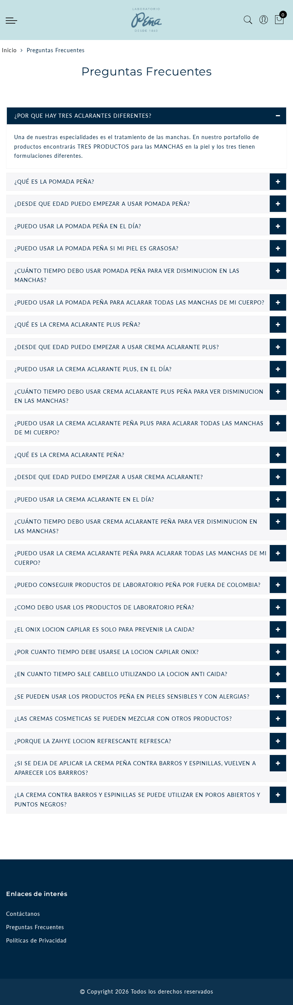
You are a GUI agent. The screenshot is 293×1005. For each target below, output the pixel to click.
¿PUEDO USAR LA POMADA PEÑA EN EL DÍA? (77, 226)
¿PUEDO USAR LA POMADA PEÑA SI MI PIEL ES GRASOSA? (96, 248)
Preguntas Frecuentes (35, 927)
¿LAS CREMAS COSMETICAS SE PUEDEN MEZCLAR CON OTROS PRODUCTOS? (123, 718)
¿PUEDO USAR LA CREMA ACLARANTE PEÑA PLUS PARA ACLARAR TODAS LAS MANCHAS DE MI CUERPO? (139, 428)
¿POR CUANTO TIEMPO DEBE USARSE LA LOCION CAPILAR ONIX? (106, 652)
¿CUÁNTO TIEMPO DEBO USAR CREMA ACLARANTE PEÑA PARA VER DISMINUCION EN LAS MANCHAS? (136, 526)
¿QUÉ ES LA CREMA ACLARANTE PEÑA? (69, 455)
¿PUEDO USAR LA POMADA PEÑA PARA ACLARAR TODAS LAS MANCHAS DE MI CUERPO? (139, 302)
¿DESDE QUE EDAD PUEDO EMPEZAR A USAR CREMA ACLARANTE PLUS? (116, 347)
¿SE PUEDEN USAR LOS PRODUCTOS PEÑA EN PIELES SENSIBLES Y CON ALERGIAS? (132, 696)
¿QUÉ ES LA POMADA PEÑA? (54, 181)
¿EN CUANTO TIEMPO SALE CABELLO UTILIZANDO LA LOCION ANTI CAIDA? (120, 674)
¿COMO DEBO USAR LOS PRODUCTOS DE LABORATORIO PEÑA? (104, 607)
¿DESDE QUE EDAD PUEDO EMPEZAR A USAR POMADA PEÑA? (102, 203)
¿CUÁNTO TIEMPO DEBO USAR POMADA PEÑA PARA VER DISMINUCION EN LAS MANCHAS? (127, 276)
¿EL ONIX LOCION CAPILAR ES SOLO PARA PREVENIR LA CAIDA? (104, 629)
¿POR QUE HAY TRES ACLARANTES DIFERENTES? (82, 115)
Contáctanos (23, 913)
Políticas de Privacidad (36, 940)
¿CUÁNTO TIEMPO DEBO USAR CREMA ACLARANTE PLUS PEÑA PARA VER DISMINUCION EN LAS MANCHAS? (139, 396)
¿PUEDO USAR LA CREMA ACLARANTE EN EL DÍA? (84, 499)
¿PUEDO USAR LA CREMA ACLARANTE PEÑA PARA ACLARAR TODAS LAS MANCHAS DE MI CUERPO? (140, 558)
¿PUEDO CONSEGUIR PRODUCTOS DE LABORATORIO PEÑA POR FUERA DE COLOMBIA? (137, 585)
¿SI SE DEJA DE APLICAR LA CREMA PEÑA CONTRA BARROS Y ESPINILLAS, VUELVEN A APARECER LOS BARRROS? (135, 768)
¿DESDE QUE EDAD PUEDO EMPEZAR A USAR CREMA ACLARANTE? (108, 477)
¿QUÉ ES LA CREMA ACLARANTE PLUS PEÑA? (77, 324)
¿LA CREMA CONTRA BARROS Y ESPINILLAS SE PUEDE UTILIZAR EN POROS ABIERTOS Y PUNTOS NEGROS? (137, 800)
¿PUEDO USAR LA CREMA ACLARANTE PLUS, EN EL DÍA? (93, 369)
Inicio (9, 50)
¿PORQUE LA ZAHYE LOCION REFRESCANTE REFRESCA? (92, 741)
